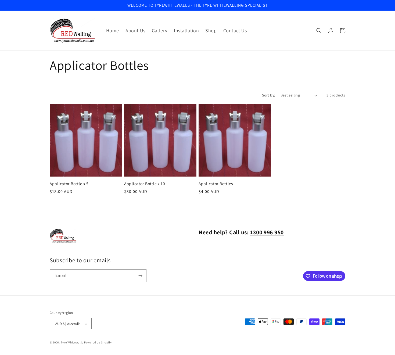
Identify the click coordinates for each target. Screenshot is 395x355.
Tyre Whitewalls (72, 343)
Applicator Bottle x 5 (69, 183)
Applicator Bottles (216, 183)
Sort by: (268, 95)
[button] (319, 31)
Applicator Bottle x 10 (144, 183)
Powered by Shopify (98, 343)
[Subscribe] (140, 275)
